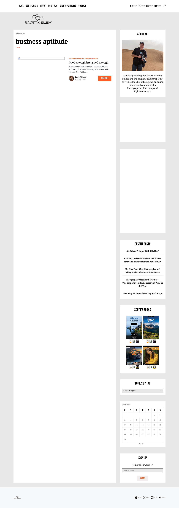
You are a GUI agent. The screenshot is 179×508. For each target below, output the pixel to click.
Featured (72, 58)
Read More (104, 78)
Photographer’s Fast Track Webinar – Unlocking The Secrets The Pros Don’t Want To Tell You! (142, 282)
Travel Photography (91, 58)
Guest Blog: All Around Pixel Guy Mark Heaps (142, 293)
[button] (164, 6)
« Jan (141, 443)
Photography (79, 58)
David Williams (80, 77)
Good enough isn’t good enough (89, 62)
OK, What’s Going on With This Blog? (142, 251)
